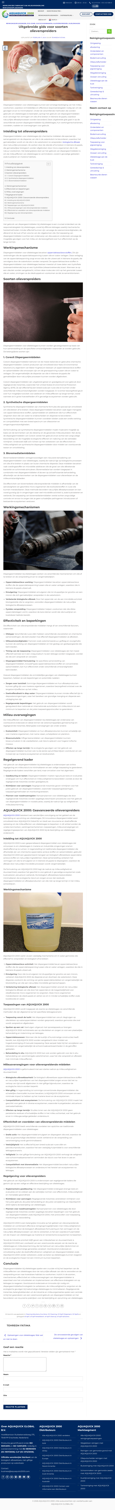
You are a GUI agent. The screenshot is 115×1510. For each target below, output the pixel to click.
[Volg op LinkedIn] (20, 1477)
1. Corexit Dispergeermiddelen (18, 176)
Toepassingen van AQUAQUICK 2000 (20, 205)
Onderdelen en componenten (97, 52)
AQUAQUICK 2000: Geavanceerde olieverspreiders (27, 198)
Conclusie (10, 218)
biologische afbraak (71, 142)
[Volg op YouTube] (24, 1477)
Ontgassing (95, 43)
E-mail (6, 1385)
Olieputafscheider (98, 62)
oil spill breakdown (37, 1316)
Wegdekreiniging (98, 73)
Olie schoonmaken (44, 23)
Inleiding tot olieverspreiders (18, 167)
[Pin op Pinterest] (45, 1306)
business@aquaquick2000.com (15, 1471)
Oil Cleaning (52, 1314)
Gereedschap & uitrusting (97, 93)
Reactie (7, 1355)
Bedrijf (41, 11)
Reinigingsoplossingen (48, 15)
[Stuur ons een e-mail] (11, 1477)
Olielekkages (74, 23)
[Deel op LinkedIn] (54, 1306)
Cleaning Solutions (33, 1314)
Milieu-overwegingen (15, 192)
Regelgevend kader (14, 195)
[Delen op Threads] (37, 1306)
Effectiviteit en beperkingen (17, 189)
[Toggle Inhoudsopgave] (47, 164)
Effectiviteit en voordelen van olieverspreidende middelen (28, 210)
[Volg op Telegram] (28, 1477)
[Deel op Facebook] (24, 1306)
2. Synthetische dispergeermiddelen (20, 178)
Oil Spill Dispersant (65, 1314)
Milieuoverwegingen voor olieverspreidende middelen (28, 208)
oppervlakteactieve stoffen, (59, 252)
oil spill (27, 1316)
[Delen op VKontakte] (49, 1306)
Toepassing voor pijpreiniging (97, 67)
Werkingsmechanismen (16, 186)
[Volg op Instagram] (7, 1477)
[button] (3, 2)
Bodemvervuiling (98, 58)
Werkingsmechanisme (15, 170)
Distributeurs (66, 15)
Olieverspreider (60, 23)
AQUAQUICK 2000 (11, 815)
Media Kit (42, 20)
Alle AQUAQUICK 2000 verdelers (56, 1435)
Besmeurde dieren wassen (98, 99)
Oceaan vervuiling (98, 77)
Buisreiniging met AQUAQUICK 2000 (97, 1466)
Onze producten (54, 11)
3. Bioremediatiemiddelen (17, 181)
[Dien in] (97, 6)
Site (5, 1395)
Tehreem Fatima (58, 37)
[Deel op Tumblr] (58, 1306)
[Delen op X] (29, 1306)
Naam (6, 1374)
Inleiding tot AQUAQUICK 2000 (18, 200)
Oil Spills (75, 1314)
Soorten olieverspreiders (16, 173)
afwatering (95, 47)
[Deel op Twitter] (33, 1306)
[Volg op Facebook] (3, 1477)
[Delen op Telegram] (62, 1306)
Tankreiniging (96, 87)
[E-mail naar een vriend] (41, 1306)
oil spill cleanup (50, 1316)
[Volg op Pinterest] (16, 1477)
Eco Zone (43, 1314)
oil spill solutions (63, 1316)
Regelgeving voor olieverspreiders (19, 213)
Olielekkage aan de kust (98, 82)
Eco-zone (31, 23)
